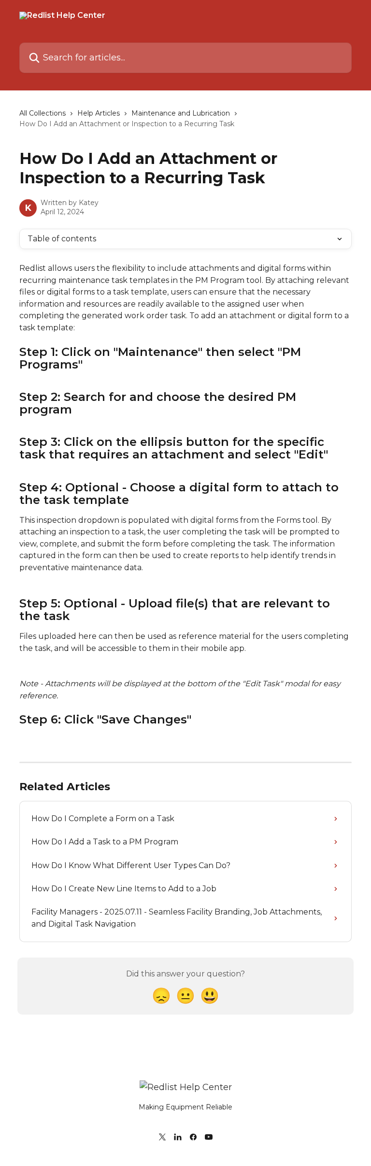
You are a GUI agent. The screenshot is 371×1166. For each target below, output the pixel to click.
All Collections (42, 113)
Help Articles (98, 113)
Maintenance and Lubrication (180, 113)
